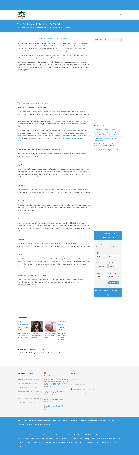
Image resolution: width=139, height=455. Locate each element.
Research (102, 15)
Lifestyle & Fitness (69, 15)
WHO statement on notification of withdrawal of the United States (54, 392)
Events (36, 435)
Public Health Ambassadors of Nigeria (103, 439)
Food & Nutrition (88, 435)
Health (57, 15)
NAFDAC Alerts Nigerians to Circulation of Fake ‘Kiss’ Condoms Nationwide (107, 144)
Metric (98, 247)
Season (98, 273)
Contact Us (112, 15)
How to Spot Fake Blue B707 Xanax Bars (106, 129)
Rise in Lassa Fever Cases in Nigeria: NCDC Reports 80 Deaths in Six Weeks (107, 150)
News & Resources (48, 439)
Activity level (112, 273)
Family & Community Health (41, 27)
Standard (111, 247)
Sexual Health (79, 442)
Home (40, 15)
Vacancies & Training (92, 442)
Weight (110, 262)
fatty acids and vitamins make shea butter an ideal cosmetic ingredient (52, 55)
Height (98, 262)
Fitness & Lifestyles (74, 435)
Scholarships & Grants (66, 442)
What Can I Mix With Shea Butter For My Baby (32, 349)
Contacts (28, 435)
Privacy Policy (84, 439)
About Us (48, 15)
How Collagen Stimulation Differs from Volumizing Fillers (106, 139)
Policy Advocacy (61, 439)
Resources (82, 15)
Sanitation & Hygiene (50, 442)
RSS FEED (47, 376)
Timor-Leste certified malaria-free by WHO (55, 407)
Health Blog (25, 27)
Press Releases (73, 439)
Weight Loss (105, 442)
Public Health (53, 353)
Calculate (113, 283)
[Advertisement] (51, 5)
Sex (109, 253)
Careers (93, 15)
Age (97, 253)
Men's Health (35, 439)
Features (63, 435)
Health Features (110, 435)
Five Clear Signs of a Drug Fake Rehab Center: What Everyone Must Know (106, 134)
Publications (37, 442)
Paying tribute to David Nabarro (53, 399)
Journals (26, 439)
